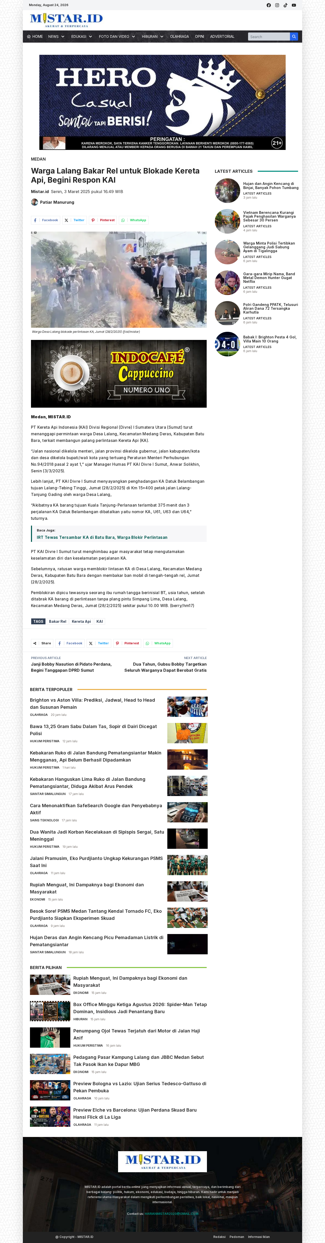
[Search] (294, 36)
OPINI (199, 36)
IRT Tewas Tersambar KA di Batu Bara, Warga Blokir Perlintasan (102, 537)
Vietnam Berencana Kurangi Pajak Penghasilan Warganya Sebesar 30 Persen (269, 216)
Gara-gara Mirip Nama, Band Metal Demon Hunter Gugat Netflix (269, 277)
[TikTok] (285, 5)
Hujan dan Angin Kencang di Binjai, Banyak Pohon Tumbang (271, 185)
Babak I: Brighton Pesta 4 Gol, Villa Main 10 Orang (270, 339)
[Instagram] (277, 5)
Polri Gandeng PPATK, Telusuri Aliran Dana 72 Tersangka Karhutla (270, 308)
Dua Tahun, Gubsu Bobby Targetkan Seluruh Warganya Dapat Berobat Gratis (165, 667)
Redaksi (219, 1237)
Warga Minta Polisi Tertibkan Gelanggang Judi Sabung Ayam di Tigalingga (269, 247)
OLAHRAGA (179, 36)
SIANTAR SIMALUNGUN (48, 794)
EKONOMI (37, 899)
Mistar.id (40, 191)
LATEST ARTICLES (257, 193)
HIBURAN (80, 1019)
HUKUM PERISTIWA (44, 741)
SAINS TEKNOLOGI (44, 820)
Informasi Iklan (259, 1237)
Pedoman (237, 1237)
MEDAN (38, 159)
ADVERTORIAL (222, 36)
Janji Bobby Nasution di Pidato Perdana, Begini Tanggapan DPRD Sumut (71, 667)
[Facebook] (269, 5)
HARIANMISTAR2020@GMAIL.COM (171, 1214)
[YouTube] (294, 5)
